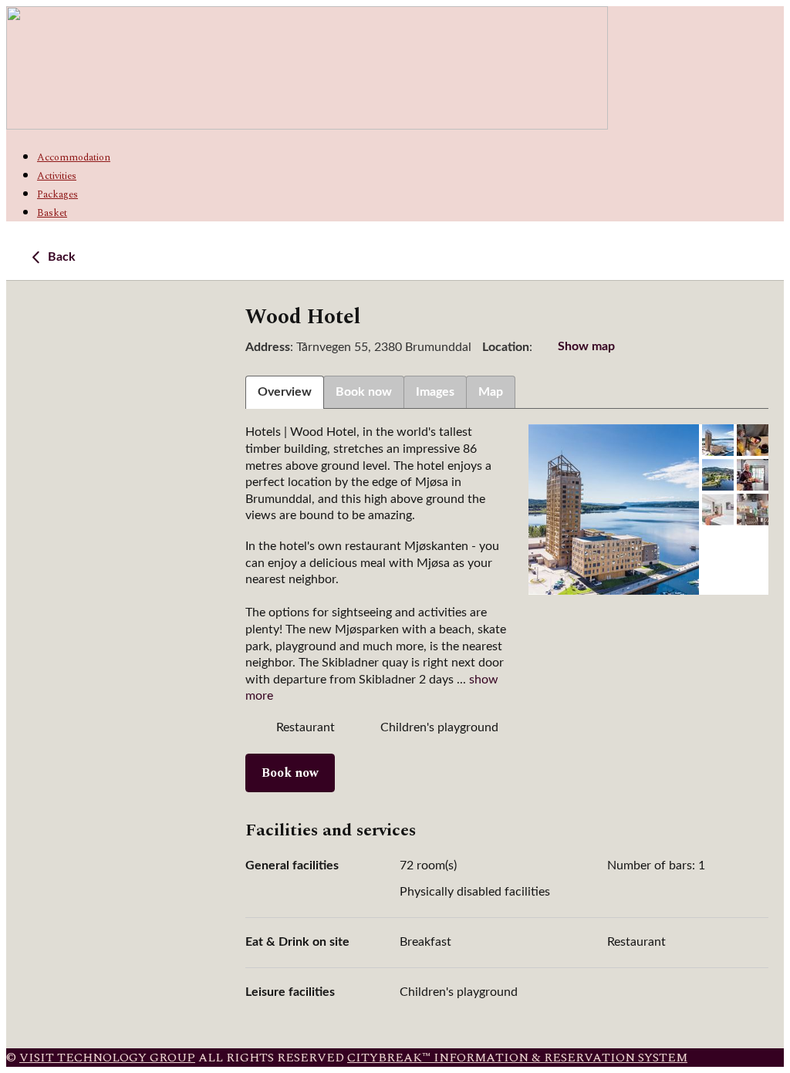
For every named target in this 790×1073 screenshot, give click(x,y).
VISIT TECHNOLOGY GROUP (107, 1057)
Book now (290, 773)
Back (60, 257)
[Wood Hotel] (613, 509)
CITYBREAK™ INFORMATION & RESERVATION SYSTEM (517, 1057)
